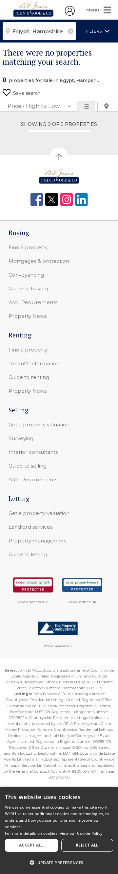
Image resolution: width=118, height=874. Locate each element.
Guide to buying (28, 288)
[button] (59, 862)
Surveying (21, 438)
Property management (38, 541)
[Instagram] (66, 199)
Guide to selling (28, 466)
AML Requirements (33, 302)
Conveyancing (26, 275)
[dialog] (59, 830)
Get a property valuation (39, 424)
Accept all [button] (31, 845)
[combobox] (39, 31)
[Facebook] (36, 199)
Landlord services (30, 527)
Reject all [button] (87, 845)
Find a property (28, 247)
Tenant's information (34, 363)
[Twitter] (51, 199)
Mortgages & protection (39, 261)
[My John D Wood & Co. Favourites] (70, 14)
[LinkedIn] (81, 199)
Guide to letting (28, 554)
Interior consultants (33, 452)
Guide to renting (29, 377)
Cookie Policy (89, 833)
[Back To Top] (59, 156)
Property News (28, 316)
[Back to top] (59, 176)
